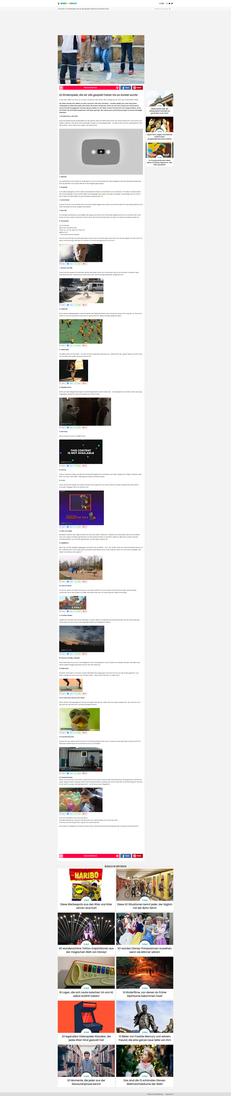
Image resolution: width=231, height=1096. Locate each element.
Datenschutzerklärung (155, 1094)
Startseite (61, 9)
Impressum (169, 1094)
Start (161, 3)
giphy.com (68, 260)
